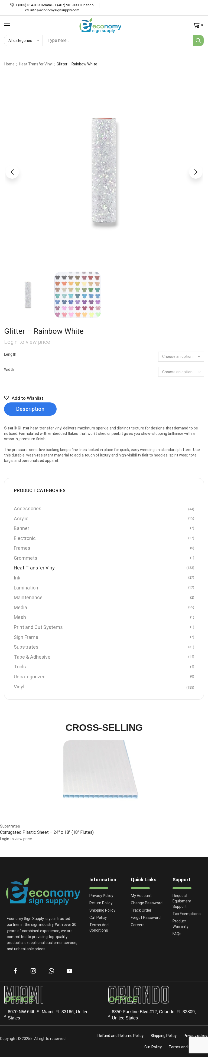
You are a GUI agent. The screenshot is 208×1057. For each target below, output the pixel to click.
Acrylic (21, 518)
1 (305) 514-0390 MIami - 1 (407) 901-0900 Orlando (54, 5)
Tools (20, 666)
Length (10, 354)
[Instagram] (33, 970)
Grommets (25, 558)
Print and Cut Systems (38, 627)
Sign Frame (26, 637)
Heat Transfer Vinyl (36, 64)
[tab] (30, 409)
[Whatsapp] (51, 970)
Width (9, 369)
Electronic (25, 538)
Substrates (26, 647)
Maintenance (28, 597)
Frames (22, 548)
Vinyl (19, 686)
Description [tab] (30, 409)
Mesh (20, 617)
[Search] (198, 40)
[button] (7, 25)
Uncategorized (30, 676)
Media (20, 607)
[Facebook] (15, 970)
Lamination (26, 588)
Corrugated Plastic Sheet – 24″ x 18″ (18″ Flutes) (47, 832)
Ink (17, 578)
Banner (21, 528)
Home (9, 64)
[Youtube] (69, 970)
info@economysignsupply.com (54, 10)
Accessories (27, 508)
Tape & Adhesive (32, 657)
